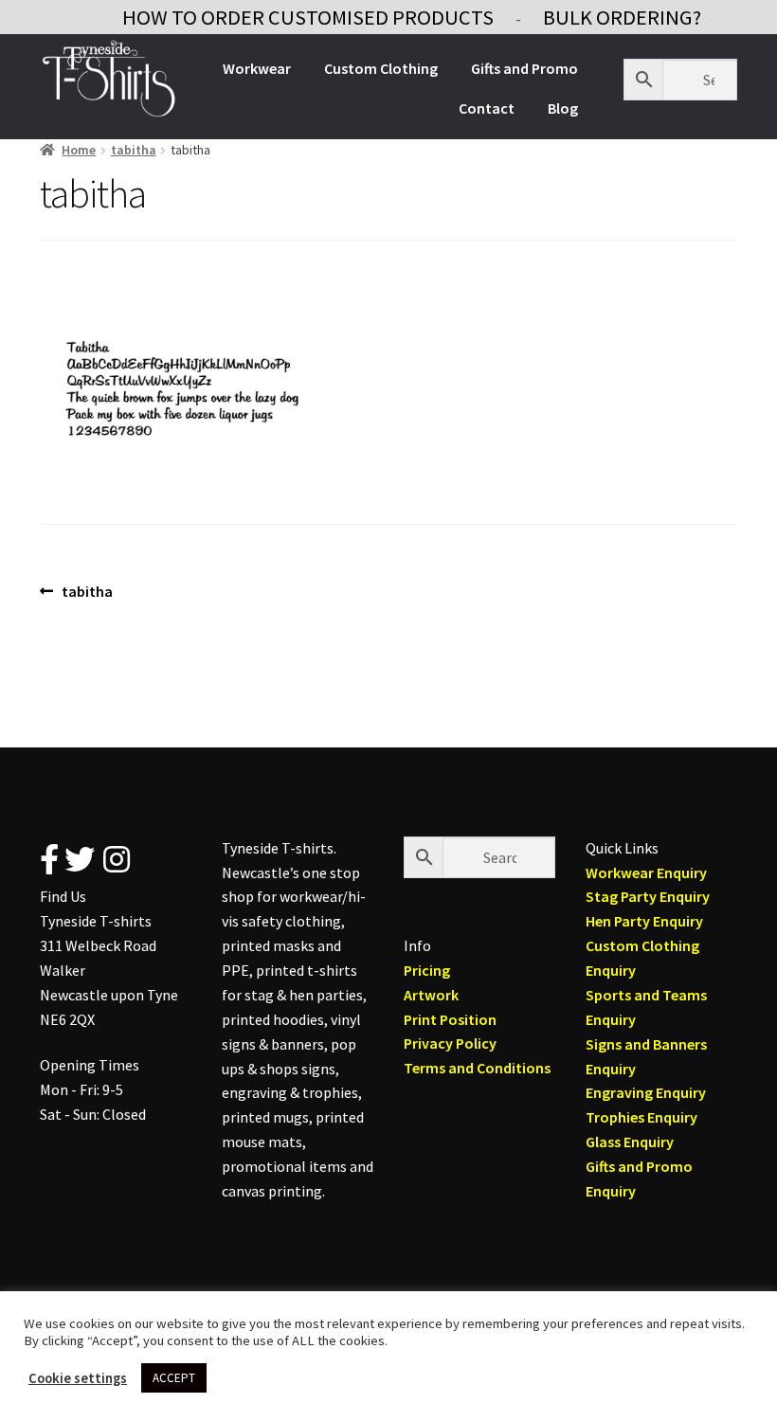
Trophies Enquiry (641, 1116)
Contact (487, 108)
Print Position (450, 1019)
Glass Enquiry (630, 1141)
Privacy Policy (450, 1043)
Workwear (257, 68)
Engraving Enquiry (646, 1092)
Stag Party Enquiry (648, 896)
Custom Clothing (381, 68)
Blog (563, 108)
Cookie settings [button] (77, 1378)
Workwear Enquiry (646, 872)
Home (79, 149)
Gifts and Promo (524, 68)
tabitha (133, 149)
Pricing (427, 970)
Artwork (431, 994)
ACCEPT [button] (174, 1378)
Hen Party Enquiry (644, 920)
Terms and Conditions (477, 1067)
